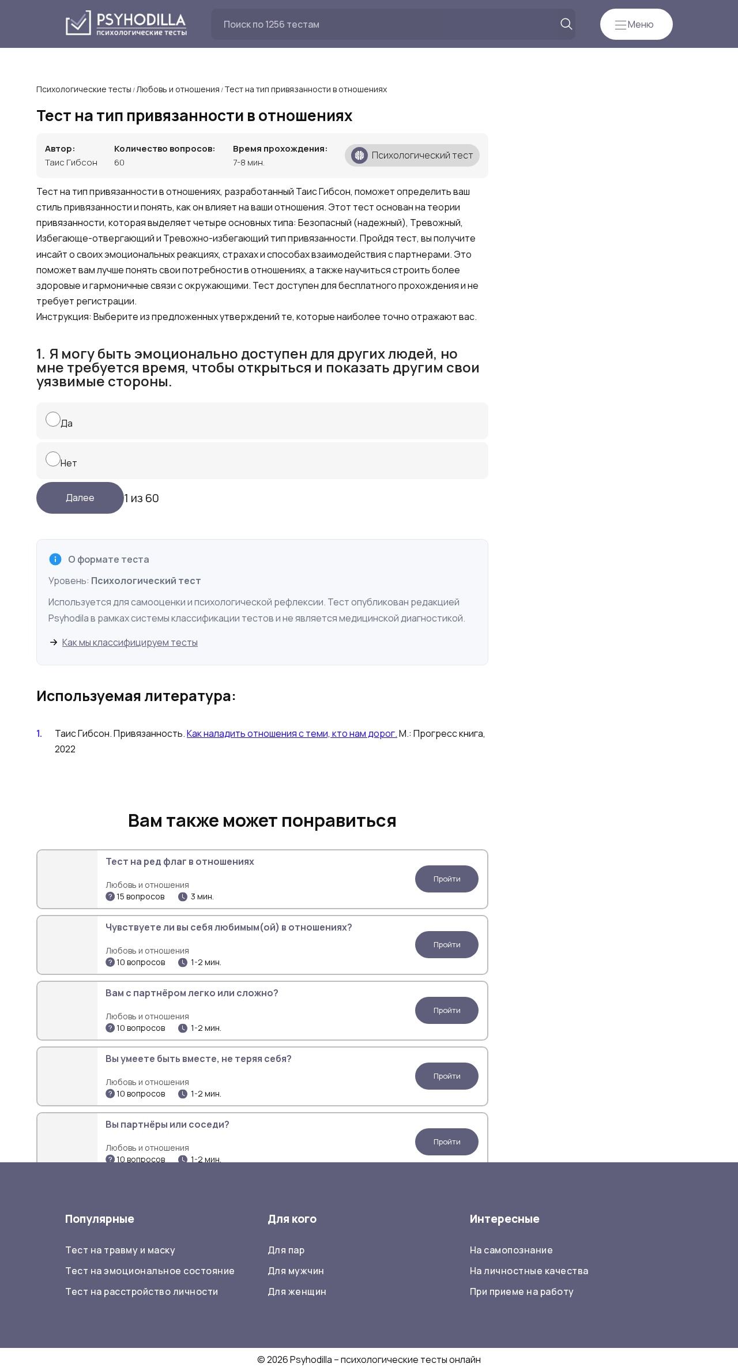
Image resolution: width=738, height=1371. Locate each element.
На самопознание (512, 1250)
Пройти (447, 878)
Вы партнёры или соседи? (167, 1124)
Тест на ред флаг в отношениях (180, 861)
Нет (69, 463)
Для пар (286, 1250)
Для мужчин (296, 1270)
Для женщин (297, 1291)
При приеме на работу (522, 1291)
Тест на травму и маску (120, 1250)
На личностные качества (529, 1270)
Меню (640, 24)
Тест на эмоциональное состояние (150, 1270)
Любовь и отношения (178, 89)
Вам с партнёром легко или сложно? (192, 993)
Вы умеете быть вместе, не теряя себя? (199, 1058)
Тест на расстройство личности (142, 1291)
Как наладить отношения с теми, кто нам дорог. (292, 733)
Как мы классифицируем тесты (130, 642)
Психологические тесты (83, 89)
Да (67, 423)
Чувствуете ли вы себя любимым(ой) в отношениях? (229, 927)
